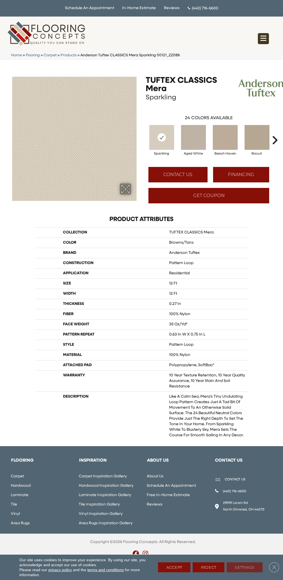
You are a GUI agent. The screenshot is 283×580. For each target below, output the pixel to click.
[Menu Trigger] (263, 38)
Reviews (172, 8)
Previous (143, 132)
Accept (174, 567)
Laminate (19, 495)
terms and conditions (105, 570)
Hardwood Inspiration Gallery (106, 486)
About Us (155, 476)
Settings (244, 567)
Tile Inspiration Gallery (99, 504)
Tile (14, 504)
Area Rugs (20, 523)
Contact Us (177, 174)
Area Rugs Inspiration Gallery (106, 523)
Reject (208, 567)
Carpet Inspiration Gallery (103, 476)
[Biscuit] (257, 137)
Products (69, 55)
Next (275, 132)
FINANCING (241, 174)
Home (16, 55)
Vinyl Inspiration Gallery (101, 514)
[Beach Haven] (225, 137)
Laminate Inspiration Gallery (105, 495)
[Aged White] (193, 137)
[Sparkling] (161, 137)
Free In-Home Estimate (168, 495)
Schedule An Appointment (89, 8)
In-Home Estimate (139, 8)
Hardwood (21, 486)
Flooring (33, 55)
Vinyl (15, 514)
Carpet (50, 55)
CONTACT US (235, 479)
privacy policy (60, 570)
